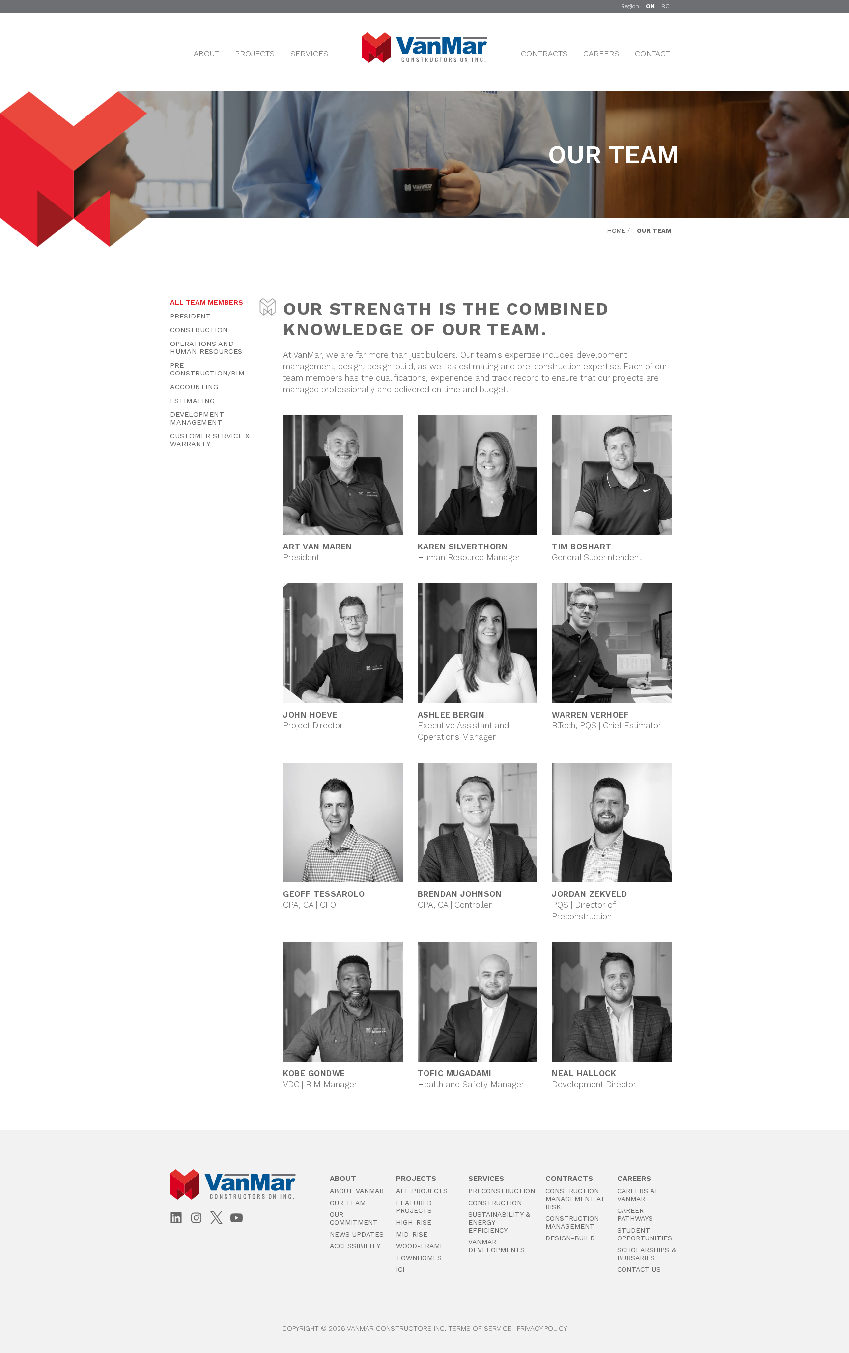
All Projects (422, 1191)
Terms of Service (479, 1328)
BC (665, 6)
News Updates (357, 1234)
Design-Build (570, 1238)
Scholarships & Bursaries (646, 1254)
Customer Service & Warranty (210, 440)
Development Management (197, 418)
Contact (652, 53)
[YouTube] (236, 1218)
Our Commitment (354, 1218)
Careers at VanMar (638, 1195)
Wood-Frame (420, 1246)
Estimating (192, 400)
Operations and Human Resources (206, 347)
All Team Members (206, 302)
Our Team (348, 1203)
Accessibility (355, 1246)
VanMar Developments (496, 1246)
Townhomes (419, 1258)
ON (650, 6)
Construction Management (572, 1222)
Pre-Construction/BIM (207, 369)
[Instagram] (196, 1218)
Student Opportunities (644, 1234)
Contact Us (639, 1269)
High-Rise (413, 1222)
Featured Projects (414, 1206)
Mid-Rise (411, 1234)
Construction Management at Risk (575, 1198)
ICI (400, 1269)
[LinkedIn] (176, 1218)
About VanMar (357, 1191)
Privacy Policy (542, 1328)
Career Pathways (635, 1214)
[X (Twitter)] (216, 1217)
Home (616, 230)
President (190, 316)
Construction (199, 330)
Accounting (194, 387)
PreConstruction (501, 1191)
